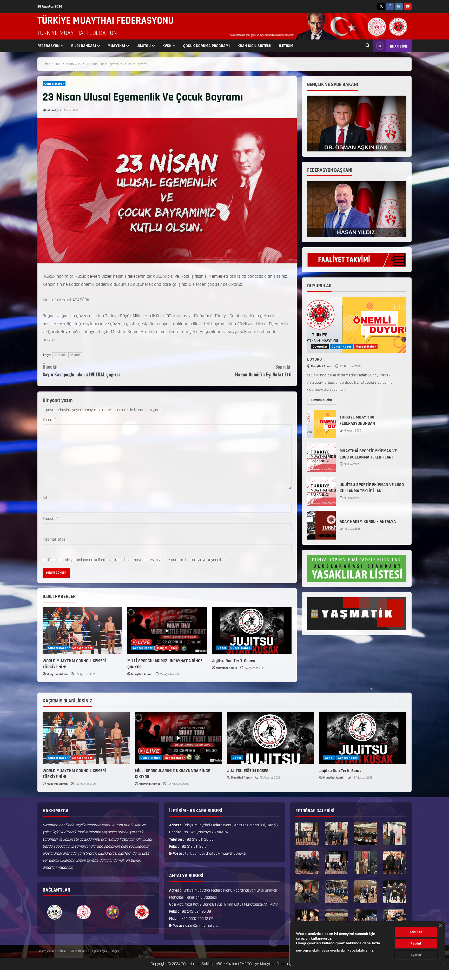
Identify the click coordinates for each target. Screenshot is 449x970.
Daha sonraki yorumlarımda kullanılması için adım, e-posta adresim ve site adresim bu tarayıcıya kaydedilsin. (137, 560)
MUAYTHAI (116, 46)
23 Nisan (60, 355)
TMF (243, 964)
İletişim (115, 951)
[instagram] (399, 6)
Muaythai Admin (57, 674)
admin (51, 110)
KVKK (166, 46)
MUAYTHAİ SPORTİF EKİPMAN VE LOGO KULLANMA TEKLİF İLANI (321, 457)
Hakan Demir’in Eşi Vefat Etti (263, 370)
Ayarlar (416, 955)
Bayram (75, 355)
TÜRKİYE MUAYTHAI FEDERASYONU (105, 21)
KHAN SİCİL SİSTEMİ (254, 46)
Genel (221, 648)
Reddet (416, 943)
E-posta (50, 518)
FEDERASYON (48, 46)
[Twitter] (381, 6)
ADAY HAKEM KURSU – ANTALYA (321, 525)
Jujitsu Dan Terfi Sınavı (234, 661)
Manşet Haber (82, 648)
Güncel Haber (54, 83)
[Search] (367, 46)
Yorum (49, 419)
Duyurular (320, 346)
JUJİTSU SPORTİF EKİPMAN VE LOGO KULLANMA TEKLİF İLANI (321, 491)
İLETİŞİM (286, 46)
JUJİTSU (144, 46)
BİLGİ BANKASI (83, 46)
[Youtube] (408, 6)
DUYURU (314, 359)
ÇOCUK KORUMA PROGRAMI (206, 46)
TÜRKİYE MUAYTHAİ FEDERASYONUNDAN (321, 424)
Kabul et (416, 932)
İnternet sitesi (54, 539)
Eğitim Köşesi (99, 951)
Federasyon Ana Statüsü (52, 951)
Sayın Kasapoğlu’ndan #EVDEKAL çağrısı (81, 370)
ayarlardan (338, 950)
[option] (55, 912)
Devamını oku (323, 399)
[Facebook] (390, 6)
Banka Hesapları (79, 951)
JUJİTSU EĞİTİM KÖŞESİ (248, 771)
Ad (46, 498)
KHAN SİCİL (399, 46)
